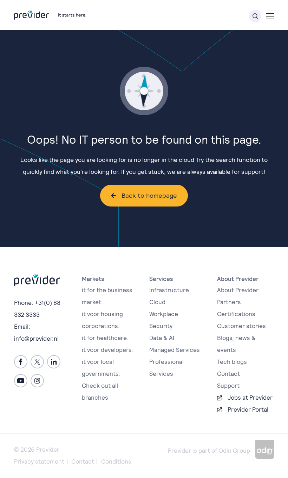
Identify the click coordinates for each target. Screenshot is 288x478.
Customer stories (241, 326)
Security (160, 326)
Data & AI (161, 338)
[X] (37, 361)
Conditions (116, 461)
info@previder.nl (36, 338)
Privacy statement (39, 461)
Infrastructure (169, 290)
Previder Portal (248, 409)
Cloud (157, 302)
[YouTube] (20, 380)
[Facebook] (20, 361)
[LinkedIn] (53, 361)
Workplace (163, 314)
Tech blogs (232, 362)
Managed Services (174, 350)
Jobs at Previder (250, 397)
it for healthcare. (105, 338)
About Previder (237, 290)
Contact (228, 374)
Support (228, 385)
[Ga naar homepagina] (50, 15)
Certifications (236, 314)
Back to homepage (149, 195)
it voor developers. (107, 350)
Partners (229, 302)
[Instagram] (37, 380)
